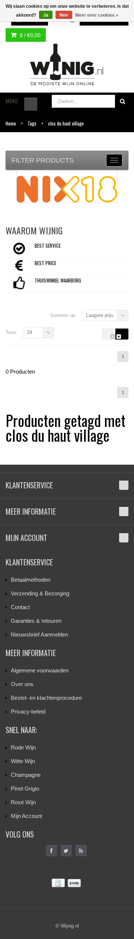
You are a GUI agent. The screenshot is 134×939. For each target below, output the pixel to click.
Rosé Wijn (23, 802)
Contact (20, 607)
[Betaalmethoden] (67, 883)
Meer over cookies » (96, 15)
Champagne (26, 775)
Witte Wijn (23, 761)
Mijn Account (26, 816)
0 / (29, 35)
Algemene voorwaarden (39, 670)
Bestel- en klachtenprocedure (46, 698)
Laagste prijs (100, 315)
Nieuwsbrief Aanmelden (39, 634)
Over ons (22, 684)
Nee (64, 15)
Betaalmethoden (30, 580)
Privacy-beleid (28, 711)
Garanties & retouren (36, 621)
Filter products (43, 160)
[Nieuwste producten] (81, 850)
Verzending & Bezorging (40, 593)
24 (29, 332)
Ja (45, 15)
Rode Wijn (23, 747)
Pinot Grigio (25, 788)
